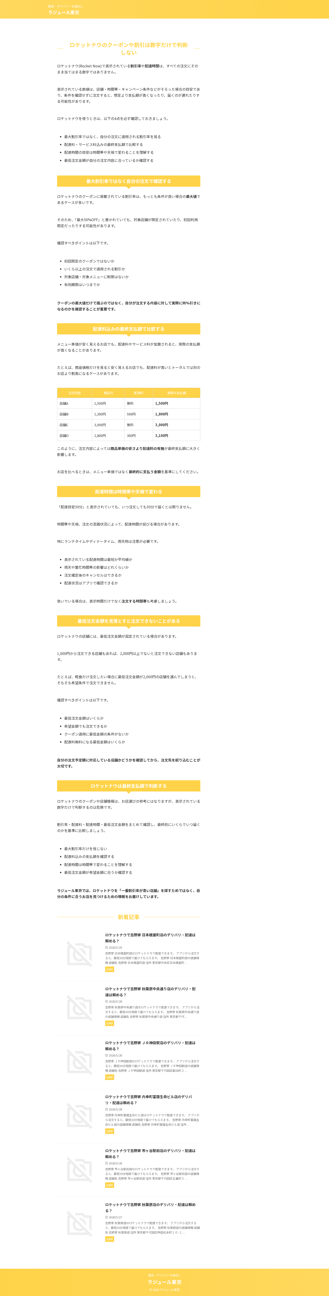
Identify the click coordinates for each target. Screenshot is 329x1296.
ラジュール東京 (63, 12)
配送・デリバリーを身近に (164, 1275)
